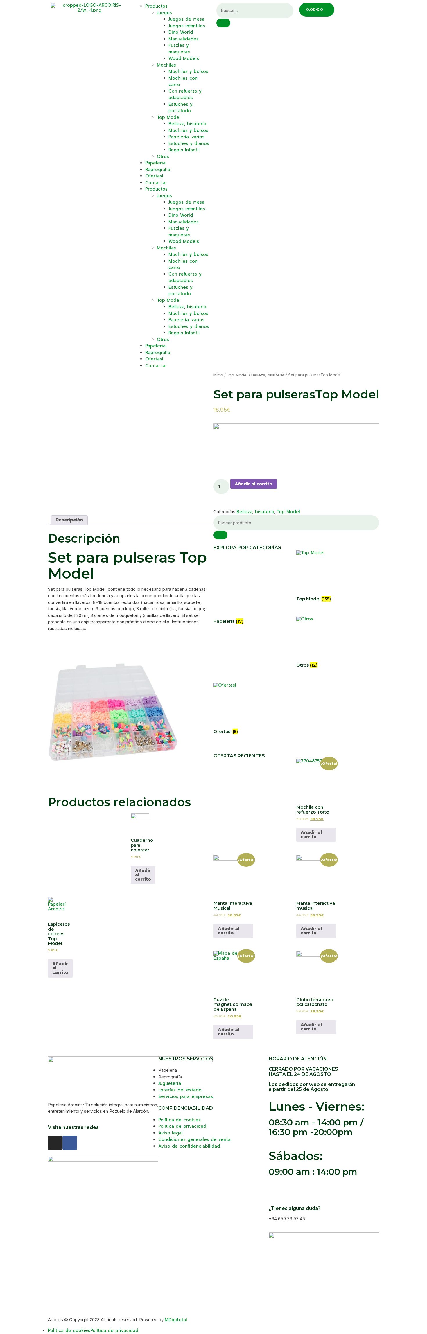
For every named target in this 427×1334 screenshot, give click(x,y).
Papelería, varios (186, 137)
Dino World (180, 32)
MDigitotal (176, 1320)
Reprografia (157, 169)
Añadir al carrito (253, 483)
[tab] (69, 520)
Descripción (69, 520)
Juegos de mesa (186, 19)
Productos (156, 6)
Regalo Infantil (184, 150)
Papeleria (155, 163)
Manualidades (183, 39)
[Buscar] (220, 535)
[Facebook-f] (69, 1143)
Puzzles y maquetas (179, 48)
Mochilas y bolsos (188, 71)
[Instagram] (55, 1143)
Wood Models (183, 58)
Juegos (164, 13)
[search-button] (223, 23)
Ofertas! (154, 176)
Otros (163, 156)
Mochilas (166, 65)
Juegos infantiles (186, 26)
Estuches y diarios (188, 143)
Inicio (218, 375)
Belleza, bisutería (187, 124)
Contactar (156, 182)
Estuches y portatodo (180, 107)
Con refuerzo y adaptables (185, 94)
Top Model (168, 117)
